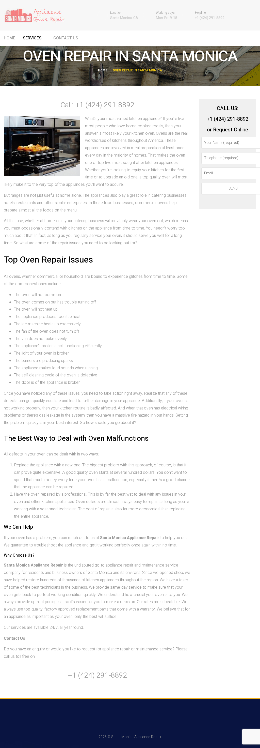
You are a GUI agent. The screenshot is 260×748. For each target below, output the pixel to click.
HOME (9, 38)
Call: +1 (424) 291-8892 (97, 105)
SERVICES (32, 38)
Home (102, 70)
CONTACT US (65, 38)
